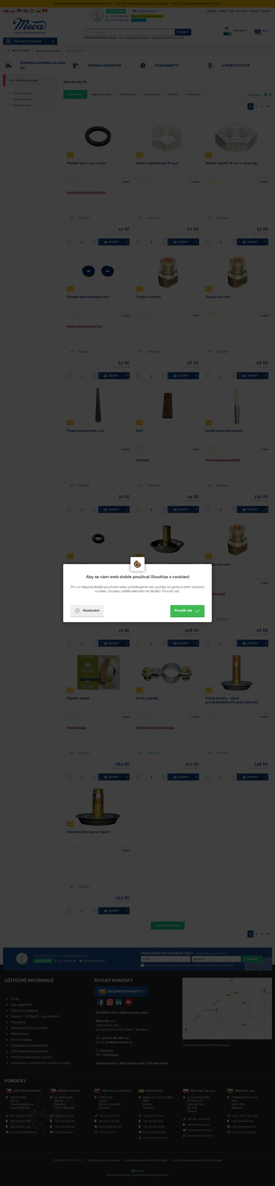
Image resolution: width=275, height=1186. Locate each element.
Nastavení (91, 610)
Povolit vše (183, 610)
